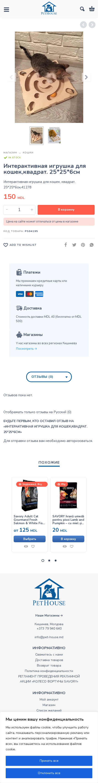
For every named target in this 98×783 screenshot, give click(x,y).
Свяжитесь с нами (49, 654)
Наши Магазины (47, 616)
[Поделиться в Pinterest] (81, 244)
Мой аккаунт (49, 699)
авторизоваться (79, 441)
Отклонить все (49, 773)
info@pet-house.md (49, 637)
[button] (68, 539)
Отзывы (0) (42, 377)
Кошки (28, 152)
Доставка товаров (49, 660)
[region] (49, 747)
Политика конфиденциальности (49, 671)
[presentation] (11, 77)
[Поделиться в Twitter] (73, 244)
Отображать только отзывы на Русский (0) (37, 412)
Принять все (49, 761)
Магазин (10, 152)
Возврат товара (49, 665)
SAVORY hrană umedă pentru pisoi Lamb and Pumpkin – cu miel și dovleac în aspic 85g (68, 520)
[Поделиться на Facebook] (64, 244)
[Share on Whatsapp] (90, 244)
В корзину (66, 209)
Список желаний (49, 710)
